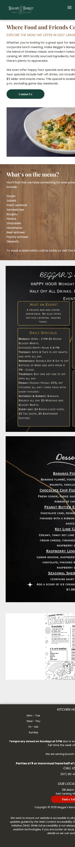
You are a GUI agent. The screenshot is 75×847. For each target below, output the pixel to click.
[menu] (69, 7)
